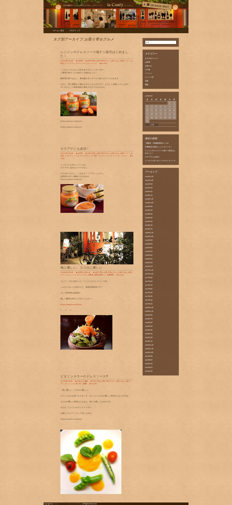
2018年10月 (149, 236)
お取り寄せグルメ (103, 61)
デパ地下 (94, 156)
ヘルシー (123, 156)
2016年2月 (149, 337)
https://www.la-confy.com (71, 304)
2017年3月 (149, 296)
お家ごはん (115, 61)
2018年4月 (149, 255)
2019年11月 (149, 199)
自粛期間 (110, 275)
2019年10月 (149, 203)
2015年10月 (149, 352)
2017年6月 (149, 289)
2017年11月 (149, 270)
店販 (146, 81)
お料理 (80, 61)
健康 (85, 383)
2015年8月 (149, 360)
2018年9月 (149, 240)
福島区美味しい (100, 275)
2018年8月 (149, 244)
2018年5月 (149, 251)
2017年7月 (149, 285)
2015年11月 (149, 349)
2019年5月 (149, 214)
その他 (147, 69)
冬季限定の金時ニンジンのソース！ (158, 147)
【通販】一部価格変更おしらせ (157, 143)
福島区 (90, 275)
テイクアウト (70, 63)
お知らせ (87, 272)
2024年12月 (149, 176)
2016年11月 (149, 311)
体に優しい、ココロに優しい (81, 267)
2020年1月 (149, 195)
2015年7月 (149, 364)
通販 (86, 381)
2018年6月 (149, 248)
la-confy (104, 63)
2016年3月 (149, 334)
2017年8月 (149, 281)
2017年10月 (149, 274)
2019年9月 (149, 206)
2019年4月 (149, 218)
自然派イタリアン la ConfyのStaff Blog (67, 504)
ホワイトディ (82, 275)
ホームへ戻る (58, 30)
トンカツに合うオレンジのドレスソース (160, 160)
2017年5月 (149, 292)
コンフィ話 (149, 77)
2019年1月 (149, 229)
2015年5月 (149, 367)
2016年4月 (149, 330)
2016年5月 (149, 326)
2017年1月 (149, 304)
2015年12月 (149, 345)
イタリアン (69, 156)
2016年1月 (149, 341)
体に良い (79, 383)
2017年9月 (149, 277)
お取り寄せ (91, 61)
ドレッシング (92, 63)
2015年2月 (149, 371)
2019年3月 (149, 221)
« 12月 (152, 125)
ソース (76, 156)
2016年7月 (149, 319)
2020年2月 (149, 191)
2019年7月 (149, 210)
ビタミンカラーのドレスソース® (84, 376)
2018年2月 (149, 262)
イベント (148, 73)
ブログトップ (74, 30)
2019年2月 (149, 225)
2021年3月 (149, 184)
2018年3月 (149, 259)
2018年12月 (149, 233)
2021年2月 (149, 188)
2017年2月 (149, 300)
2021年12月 (149, 180)
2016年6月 (149, 322)
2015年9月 (149, 356)
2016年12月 (149, 307)
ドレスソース (81, 63)
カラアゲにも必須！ (74, 149)
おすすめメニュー (152, 58)
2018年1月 (149, 266)
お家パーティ (125, 61)
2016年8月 (149, 315)
